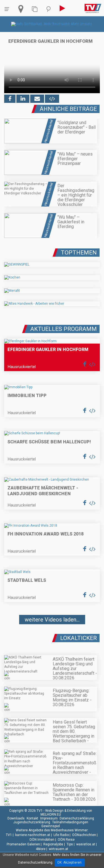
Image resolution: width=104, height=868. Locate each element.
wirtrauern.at (58, 849)
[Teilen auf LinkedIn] (22, 99)
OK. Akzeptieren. (69, 862)
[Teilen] (37, 99)
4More (40, 849)
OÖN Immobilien (41, 840)
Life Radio (61, 835)
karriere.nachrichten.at (32, 835)
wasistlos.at (85, 844)
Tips (70, 844)
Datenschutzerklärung (77, 818)
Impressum (49, 818)
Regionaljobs (53, 844)
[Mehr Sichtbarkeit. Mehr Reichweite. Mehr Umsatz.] (52, 24)
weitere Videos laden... (52, 619)
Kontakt (32, 818)
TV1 (9, 835)
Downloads (16, 818)
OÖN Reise (66, 840)
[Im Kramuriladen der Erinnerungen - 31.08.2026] (52, 635)
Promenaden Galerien (23, 844)
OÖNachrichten (84, 835)
